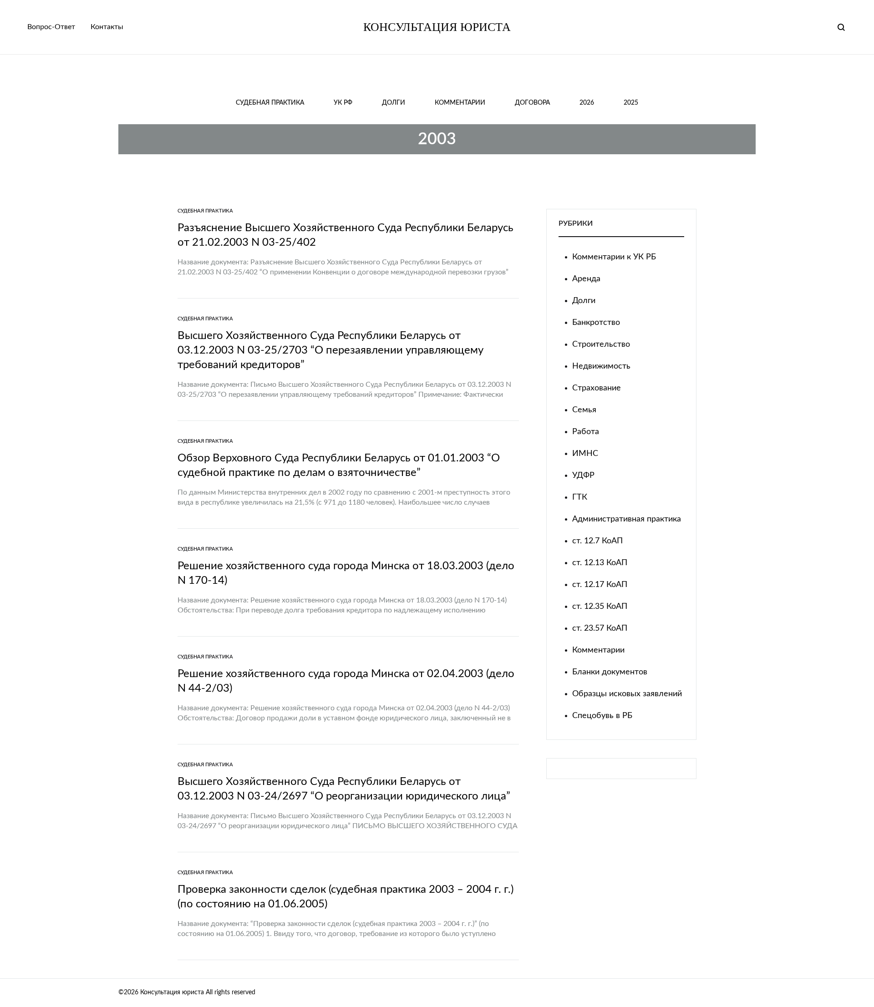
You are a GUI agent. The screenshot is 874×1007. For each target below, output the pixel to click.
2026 (586, 103)
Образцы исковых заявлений (627, 694)
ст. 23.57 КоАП (599, 628)
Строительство (601, 344)
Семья (584, 410)
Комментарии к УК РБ (614, 257)
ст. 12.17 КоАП (599, 585)
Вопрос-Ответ (51, 26)
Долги (393, 103)
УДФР (583, 475)
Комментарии (460, 103)
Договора (532, 103)
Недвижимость (601, 366)
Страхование (596, 388)
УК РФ (343, 103)
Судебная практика (270, 103)
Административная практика (626, 519)
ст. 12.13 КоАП (599, 563)
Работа (585, 432)
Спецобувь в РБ (602, 716)
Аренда (586, 279)
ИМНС (585, 454)
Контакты (107, 26)
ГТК (579, 497)
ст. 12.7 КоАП (597, 541)
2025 (631, 103)
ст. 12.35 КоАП (599, 606)
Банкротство (596, 323)
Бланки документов (609, 672)
